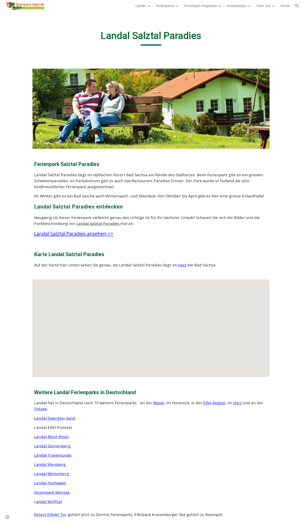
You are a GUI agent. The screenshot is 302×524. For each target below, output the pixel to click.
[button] (297, 6)
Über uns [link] (263, 5)
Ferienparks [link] (165, 5)
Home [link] (285, 5)
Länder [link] (140, 5)
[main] (151, 37)
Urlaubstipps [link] (237, 5)
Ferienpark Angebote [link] (200, 5)
